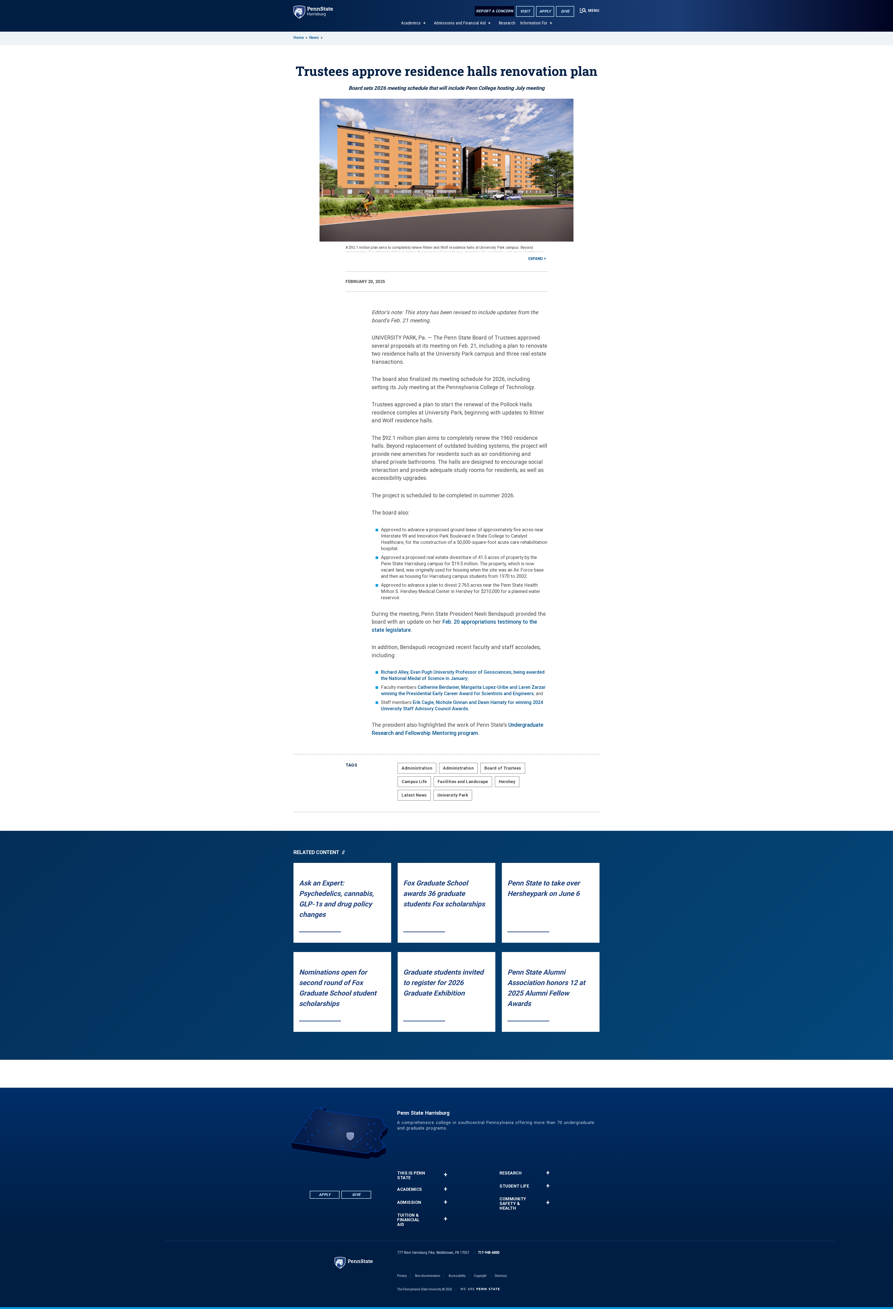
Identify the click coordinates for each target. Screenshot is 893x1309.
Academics (411, 22)
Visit (525, 11)
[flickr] (340, 1172)
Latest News (414, 795)
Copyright (480, 1276)
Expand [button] (535, 258)
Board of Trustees (502, 768)
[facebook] (316, 1172)
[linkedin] (328, 1172)
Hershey (507, 781)
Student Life (514, 1186)
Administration (417, 768)
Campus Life (414, 781)
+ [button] (445, 1174)
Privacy (402, 1276)
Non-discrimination (427, 1276)
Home (298, 37)
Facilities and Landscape (463, 781)
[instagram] (364, 1172)
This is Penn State (411, 1175)
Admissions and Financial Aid (460, 22)
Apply (545, 11)
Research (507, 22)
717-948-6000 (488, 1252)
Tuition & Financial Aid (408, 1220)
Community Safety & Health (513, 1204)
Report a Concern (494, 11)
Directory (501, 1276)
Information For (534, 22)
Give (565, 11)
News (314, 37)
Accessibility (457, 1276)
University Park (452, 795)
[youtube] (352, 1172)
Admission (409, 1202)
